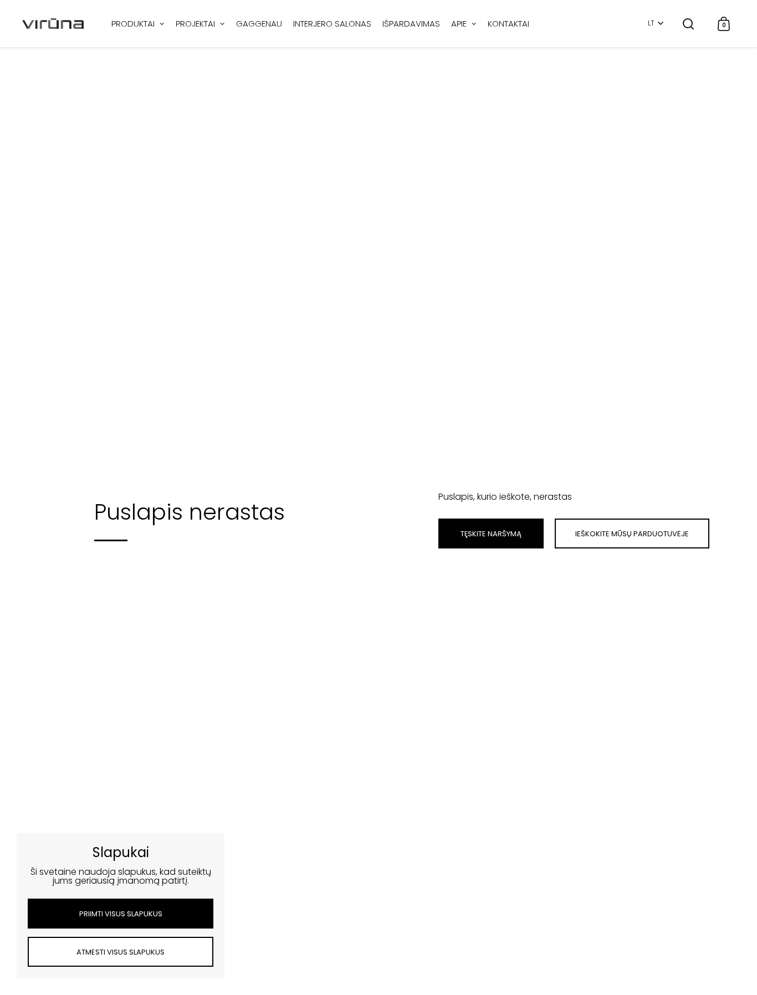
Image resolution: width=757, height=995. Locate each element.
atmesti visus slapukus (120, 952)
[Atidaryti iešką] (688, 23)
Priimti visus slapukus (120, 914)
